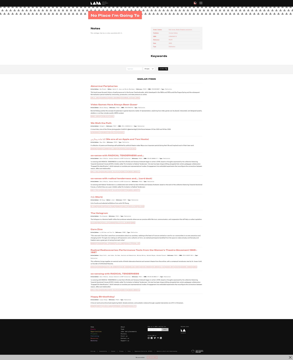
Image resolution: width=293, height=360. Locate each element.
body (99, 222)
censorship (104, 97)
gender (100, 148)
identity (124, 171)
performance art (126, 97)
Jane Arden (125, 266)
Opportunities (96, 331)
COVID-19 (105, 222)
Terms (129, 351)
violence (132, 148)
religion (141, 206)
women (133, 222)
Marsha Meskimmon (114, 97)
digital (108, 206)
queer (126, 306)
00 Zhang (93, 206)
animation (101, 206)
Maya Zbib (113, 148)
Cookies (113, 351)
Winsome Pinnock (187, 266)
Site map (93, 351)
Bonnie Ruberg (95, 116)
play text (162, 266)
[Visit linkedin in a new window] (161, 338)
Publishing (95, 336)
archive (93, 266)
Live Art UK (183, 332)
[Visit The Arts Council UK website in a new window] (192, 351)
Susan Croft (170, 266)
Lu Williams (119, 243)
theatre (177, 266)
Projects (94, 334)
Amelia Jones (95, 97)
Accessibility (103, 351)
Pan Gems (154, 266)
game (113, 206)
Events (93, 329)
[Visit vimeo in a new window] (155, 338)
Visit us (124, 336)
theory (112, 116)
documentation (105, 132)
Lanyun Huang (108, 306)
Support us (125, 340)
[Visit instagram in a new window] (149, 338)
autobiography (95, 132)
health (118, 222)
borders (93, 243)
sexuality (128, 243)
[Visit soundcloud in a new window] (158, 338)
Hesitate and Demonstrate (112, 266)
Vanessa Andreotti (133, 171)
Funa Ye (106, 243)
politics (114, 132)
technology (104, 116)
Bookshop (94, 340)
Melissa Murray (134, 266)
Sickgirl (121, 132)
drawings (93, 148)
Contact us (125, 338)
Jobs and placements (129, 331)
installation (133, 206)
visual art (136, 243)
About (123, 327)
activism (93, 222)
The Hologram (126, 222)
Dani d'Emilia (95, 171)
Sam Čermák (136, 97)
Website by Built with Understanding (167, 351)
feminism (112, 222)
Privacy (121, 351)
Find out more (152, 357)
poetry (120, 148)
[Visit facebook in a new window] (152, 338)
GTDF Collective (115, 171)
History (124, 334)
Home (92, 327)
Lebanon (106, 148)
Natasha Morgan (145, 266)
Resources (94, 338)
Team (122, 329)
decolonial (104, 171)
